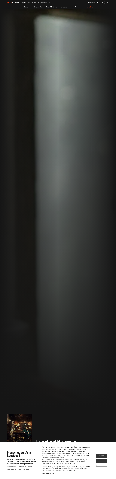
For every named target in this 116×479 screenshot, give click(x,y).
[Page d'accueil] (13, 2)
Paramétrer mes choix (101, 466)
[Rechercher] (98, 2)
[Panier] (108, 2)
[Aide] (102, 2)
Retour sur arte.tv (92, 2)
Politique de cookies (72, 470)
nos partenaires (50, 449)
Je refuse (101, 461)
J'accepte (101, 456)
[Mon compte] (105, 2)
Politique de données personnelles (51, 470)
